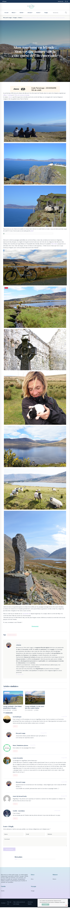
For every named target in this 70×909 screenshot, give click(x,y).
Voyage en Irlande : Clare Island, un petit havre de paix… (12, 707)
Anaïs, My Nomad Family (20, 796)
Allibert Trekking (7, 95)
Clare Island (54, 244)
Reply (15, 726)
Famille (21, 12)
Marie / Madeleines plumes (20, 745)
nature (10, 97)
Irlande (35, 43)
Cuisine (38, 12)
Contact (3, 903)
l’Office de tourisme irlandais (21, 95)
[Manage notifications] (66, 905)
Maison (13, 12)
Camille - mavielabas (19, 811)
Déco (32, 879)
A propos (4, 1)
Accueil (6, 12)
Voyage (46, 12)
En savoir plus (19, 674)
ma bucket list (26, 613)
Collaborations (12, 635)
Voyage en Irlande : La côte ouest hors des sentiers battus (34, 707)
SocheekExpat (17, 717)
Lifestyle (30, 12)
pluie (32, 231)
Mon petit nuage (20, 733)
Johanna (18, 645)
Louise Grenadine (18, 758)
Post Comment (9, 849)
